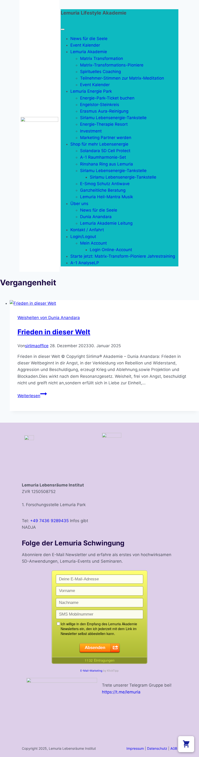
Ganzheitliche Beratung (102, 190)
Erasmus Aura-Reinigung (104, 111)
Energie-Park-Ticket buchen (107, 98)
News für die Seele (89, 38)
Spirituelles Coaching (100, 71)
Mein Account (93, 243)
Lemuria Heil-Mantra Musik (106, 196)
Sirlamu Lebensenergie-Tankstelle (113, 117)
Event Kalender (85, 45)
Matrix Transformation (101, 58)
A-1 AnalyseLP (84, 262)
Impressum (135, 748)
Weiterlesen (32, 395)
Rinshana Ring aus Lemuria (106, 164)
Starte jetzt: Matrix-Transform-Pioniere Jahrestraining (122, 256)
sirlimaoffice (37, 345)
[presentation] (104, 303)
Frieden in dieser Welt (53, 332)
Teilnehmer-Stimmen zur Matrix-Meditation (122, 78)
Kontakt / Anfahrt (87, 229)
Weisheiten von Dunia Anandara (48, 317)
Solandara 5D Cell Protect (105, 150)
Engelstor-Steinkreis (99, 104)
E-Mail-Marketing (91, 670)
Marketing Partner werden (105, 137)
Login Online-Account (111, 249)
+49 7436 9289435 (49, 520)
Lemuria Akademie (88, 51)
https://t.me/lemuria (121, 692)
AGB (173, 748)
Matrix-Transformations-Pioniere (111, 65)
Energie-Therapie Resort (104, 124)
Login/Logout (83, 236)
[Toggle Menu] (63, 29)
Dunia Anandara (96, 216)
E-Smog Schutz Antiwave (105, 183)
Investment (91, 131)
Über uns (79, 203)
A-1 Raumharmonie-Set (103, 157)
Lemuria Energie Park (91, 91)
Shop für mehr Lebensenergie (99, 144)
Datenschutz (157, 748)
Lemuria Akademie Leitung (106, 223)
